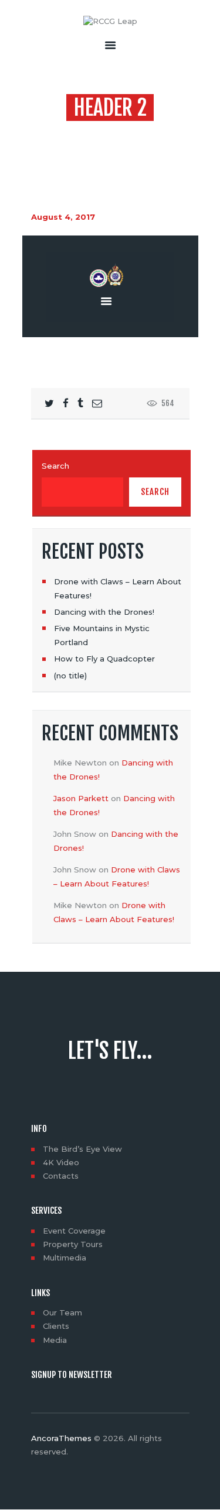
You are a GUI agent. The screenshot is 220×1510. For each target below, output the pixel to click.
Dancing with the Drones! (104, 612)
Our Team (62, 1312)
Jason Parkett (81, 798)
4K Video (61, 1162)
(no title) (70, 675)
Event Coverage (74, 1230)
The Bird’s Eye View (82, 1149)
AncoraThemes (61, 1438)
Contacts (61, 1175)
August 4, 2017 (63, 216)
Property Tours (73, 1244)
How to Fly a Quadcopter (104, 658)
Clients (56, 1326)
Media (55, 1340)
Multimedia (64, 1257)
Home (87, 131)
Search (55, 465)
